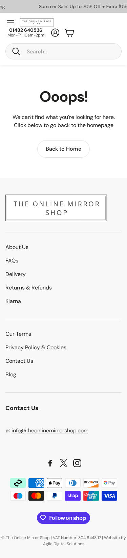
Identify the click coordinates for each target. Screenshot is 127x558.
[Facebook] (50, 463)
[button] (63, 51)
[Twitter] (64, 463)
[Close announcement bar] (120, 5)
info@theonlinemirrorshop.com (50, 430)
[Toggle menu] (10, 23)
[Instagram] (77, 463)
